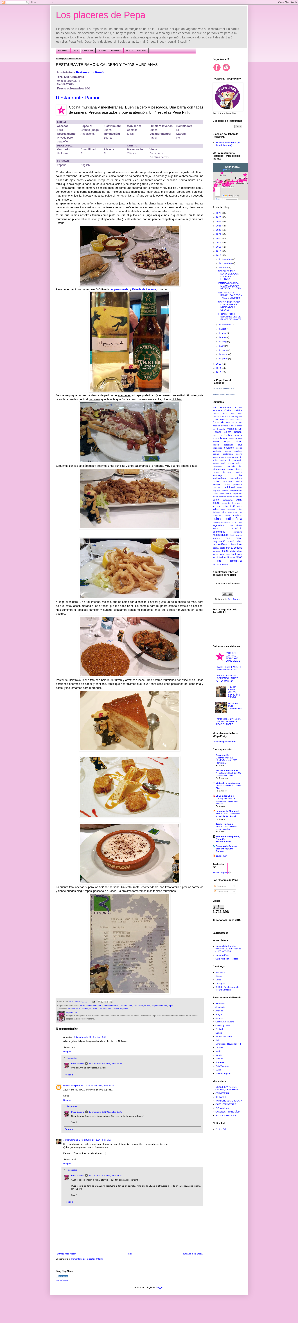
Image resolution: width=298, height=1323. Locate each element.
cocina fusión (219, 463)
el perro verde (119, 289)
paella (216, 548)
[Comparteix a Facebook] (108, 1001)
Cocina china (220, 413)
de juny (222, 337)
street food (218, 557)
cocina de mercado (231, 460)
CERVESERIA (222, 1093)
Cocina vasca (219, 416)
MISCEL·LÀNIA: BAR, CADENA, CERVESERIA (227, 1088)
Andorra (219, 1010)
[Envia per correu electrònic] (99, 1001)
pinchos (216, 551)
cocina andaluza (233, 451)
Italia (217, 1040)
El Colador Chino (225, 796)
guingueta (237, 532)
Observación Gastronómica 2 (224, 756)
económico (219, 531)
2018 (219, 247)
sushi (226, 557)
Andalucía (220, 1007)
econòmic (236, 528)
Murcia (147, 1006)
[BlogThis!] (102, 1001)
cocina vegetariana (232, 490)
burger (226, 441)
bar (230, 435)
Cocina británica (233, 410)
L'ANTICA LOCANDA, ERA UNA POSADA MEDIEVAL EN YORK (229, 286)
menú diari (235, 541)
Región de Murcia (159, 1006)
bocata (216, 438)
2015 (219, 364)
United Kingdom (223, 1073)
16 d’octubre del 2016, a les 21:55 (97, 1085)
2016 (219, 255)
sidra (222, 554)
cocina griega (218, 466)
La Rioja (219, 1047)
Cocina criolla (236, 413)
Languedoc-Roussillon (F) (228, 1044)
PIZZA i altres (222, 1108)
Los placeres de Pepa (100, 15)
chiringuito (217, 448)
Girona (218, 976)
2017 (219, 251)
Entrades (221, 886)
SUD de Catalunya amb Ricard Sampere (227, 988)
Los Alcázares (126, 1006)
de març (223, 350)
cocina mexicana (234, 478)
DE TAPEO (220, 1097)
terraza (217, 564)
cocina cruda (226, 457)
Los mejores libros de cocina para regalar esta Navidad (226, 801)
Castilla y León (222, 1025)
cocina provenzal (233, 484)
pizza (225, 550)
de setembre (225, 324)
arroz (82, 1006)
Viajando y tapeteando (228, 783)
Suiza (218, 1069)
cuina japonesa (229, 512)
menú (228, 538)
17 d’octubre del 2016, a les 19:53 (105, 1175)
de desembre (225, 259)
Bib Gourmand (222, 407)
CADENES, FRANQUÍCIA (227, 1111)
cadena (238, 441)
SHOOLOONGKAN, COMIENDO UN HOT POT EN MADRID (226, 678)
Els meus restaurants (227, 770)
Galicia (218, 1033)
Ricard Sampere (71, 1085)
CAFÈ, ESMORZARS (225, 1104)
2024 (219, 221)
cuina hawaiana (228, 509)
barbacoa (238, 435)
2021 (219, 234)
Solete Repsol (233, 431)
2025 (219, 217)
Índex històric (221, 955)
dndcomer (221, 856)
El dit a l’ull (141, 50)
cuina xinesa (235, 525)
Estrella (224, 425)
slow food (231, 554)
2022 (219, 230)
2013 (219, 372)
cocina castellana (223, 454)
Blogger (159, 1287)
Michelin (232, 428)
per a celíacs (234, 547)
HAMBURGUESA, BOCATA (228, 1100)
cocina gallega (235, 463)
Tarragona (220, 983)
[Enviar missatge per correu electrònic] (94, 1001)
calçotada (228, 445)
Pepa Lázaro (77, 1063)
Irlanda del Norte (223, 1036)
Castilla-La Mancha (224, 1021)
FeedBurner (234, 599)
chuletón (229, 447)
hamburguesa (220, 534)
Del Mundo (102, 50)
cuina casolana (234, 496)
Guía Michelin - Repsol (226, 958)
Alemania (220, 1003)
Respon (67, 1051)
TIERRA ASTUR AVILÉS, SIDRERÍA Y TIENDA (234, 692)
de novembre (225, 263)
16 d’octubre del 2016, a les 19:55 (105, 1063)
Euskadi (219, 1029)
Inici (130, 1253)
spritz (239, 554)
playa (239, 551)
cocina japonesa (222, 472)
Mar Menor (138, 1006)
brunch (216, 441)
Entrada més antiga (193, 1253)
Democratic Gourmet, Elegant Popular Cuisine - (227, 848)
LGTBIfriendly (219, 429)
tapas (171, 1006)
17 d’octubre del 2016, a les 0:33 (95, 1140)
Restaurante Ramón (91, 72)
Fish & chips (235, 425)
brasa (223, 438)
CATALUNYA (87, 50)
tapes (217, 561)
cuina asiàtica (219, 496)
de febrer (223, 354)
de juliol (223, 333)
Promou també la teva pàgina (224, 394)
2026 (219, 213)
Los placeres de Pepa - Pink (223, 388)
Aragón (219, 1014)
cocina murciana (93, 1006)
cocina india (229, 466)
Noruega (219, 1062)
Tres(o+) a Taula (224, 824)
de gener (223, 358)
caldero (216, 445)
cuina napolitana (219, 522)
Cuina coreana (235, 420)
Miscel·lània (116, 50)
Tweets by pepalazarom (224, 741)
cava (240, 445)
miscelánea (235, 544)
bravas (231, 438)
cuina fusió (229, 506)
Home (75, 50)
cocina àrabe (218, 494)
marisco (216, 538)
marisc (239, 535)
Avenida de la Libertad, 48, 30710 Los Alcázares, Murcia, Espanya (98, 1009)
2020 (219, 238)
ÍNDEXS (129, 50)
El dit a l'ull (220, 1129)
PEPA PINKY (63, 50)
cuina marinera (233, 515)
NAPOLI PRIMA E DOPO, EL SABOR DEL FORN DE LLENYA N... (228, 275)
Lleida (218, 979)
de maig (223, 341)
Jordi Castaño (70, 1140)
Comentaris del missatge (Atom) (87, 1259)
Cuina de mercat (223, 422)
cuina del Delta (229, 503)
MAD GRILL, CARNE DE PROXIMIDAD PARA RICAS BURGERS (228, 721)
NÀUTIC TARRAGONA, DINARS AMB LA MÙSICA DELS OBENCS (229, 306)
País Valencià (222, 1066)
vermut (225, 564)
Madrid (218, 1051)
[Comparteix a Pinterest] (111, 1001)
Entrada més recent (66, 1253)
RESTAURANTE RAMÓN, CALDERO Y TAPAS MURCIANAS (230, 295)
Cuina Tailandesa (220, 420)
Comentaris (222, 891)
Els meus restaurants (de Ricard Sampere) (227, 143)
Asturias (219, 1018)
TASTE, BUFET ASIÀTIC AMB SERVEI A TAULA (229, 668)
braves (238, 438)
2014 (219, 368)
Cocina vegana (234, 416)
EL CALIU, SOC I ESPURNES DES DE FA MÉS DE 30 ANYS (229, 317)
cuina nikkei (230, 522)
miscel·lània (220, 544)
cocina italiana (235, 469)
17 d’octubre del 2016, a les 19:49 (105, 1112)
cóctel (215, 529)
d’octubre (223, 267)
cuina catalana (222, 499)
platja (232, 551)
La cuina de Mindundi (227, 811)
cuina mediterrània (110, 1006)
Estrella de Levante (144, 289)
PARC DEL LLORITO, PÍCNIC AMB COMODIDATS (233, 657)
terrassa (236, 561)
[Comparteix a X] (105, 1001)
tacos (232, 557)
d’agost (222, 329)
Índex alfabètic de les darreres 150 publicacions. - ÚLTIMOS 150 (228, 949)
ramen (215, 554)
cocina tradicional (224, 487)
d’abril (222, 346)
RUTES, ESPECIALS (225, 1115)
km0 (232, 535)
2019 (219, 242)
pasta (222, 548)
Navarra (219, 1058)
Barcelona (220, 972)
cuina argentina (234, 493)
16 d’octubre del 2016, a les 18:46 (89, 1037)
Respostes (72, 1058)
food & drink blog (62, 1280)
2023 (219, 225)
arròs (224, 435)
